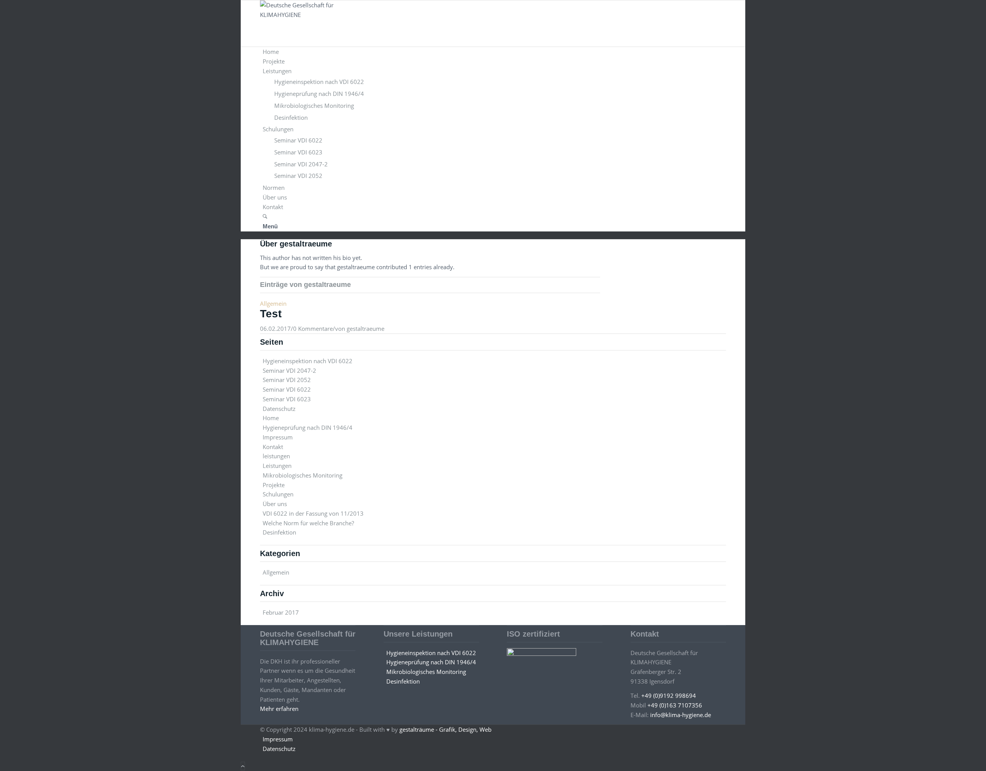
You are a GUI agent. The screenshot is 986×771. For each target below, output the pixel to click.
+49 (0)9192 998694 (668, 695)
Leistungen (277, 465)
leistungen (276, 456)
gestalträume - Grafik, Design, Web (445, 729)
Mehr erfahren (279, 708)
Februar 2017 (281, 612)
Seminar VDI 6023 (287, 399)
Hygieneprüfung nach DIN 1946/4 (307, 427)
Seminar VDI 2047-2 (289, 370)
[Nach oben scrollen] (243, 766)
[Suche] (265, 216)
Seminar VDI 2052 (287, 380)
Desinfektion (279, 532)
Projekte (274, 485)
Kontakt (273, 447)
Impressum (278, 437)
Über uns (275, 504)
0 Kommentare (313, 328)
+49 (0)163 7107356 (674, 705)
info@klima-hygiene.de (680, 715)
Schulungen (278, 494)
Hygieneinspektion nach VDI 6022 (307, 361)
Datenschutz (279, 408)
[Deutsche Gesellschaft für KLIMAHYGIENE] (318, 14)
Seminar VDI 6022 (287, 389)
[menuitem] (494, 52)
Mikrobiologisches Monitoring (302, 475)
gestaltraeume (365, 328)
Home (271, 418)
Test (271, 314)
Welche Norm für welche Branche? (308, 523)
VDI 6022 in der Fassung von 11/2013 (313, 513)
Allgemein (273, 303)
